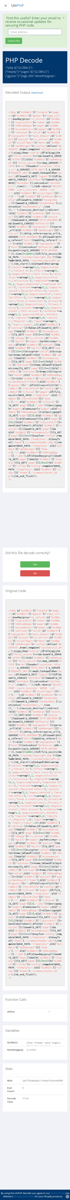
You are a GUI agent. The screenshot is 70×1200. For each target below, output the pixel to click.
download (37, 92)
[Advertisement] (33, 521)
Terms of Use (57, 1193)
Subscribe (14, 40)
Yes (35, 564)
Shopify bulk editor (24, 1196)
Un (17, 5)
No (35, 573)
